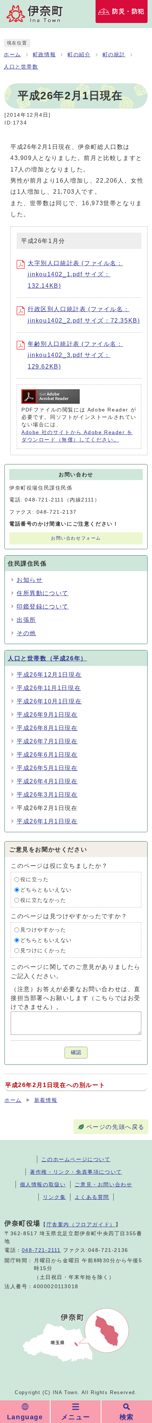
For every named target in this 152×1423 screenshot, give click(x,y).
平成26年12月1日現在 (49, 674)
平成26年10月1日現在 (49, 701)
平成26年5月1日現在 (47, 768)
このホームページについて (75, 1159)
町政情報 (44, 54)
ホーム (12, 54)
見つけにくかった (43, 950)
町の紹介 (79, 54)
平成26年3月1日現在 (47, 795)
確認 (76, 1052)
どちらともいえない (46, 890)
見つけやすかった (43, 930)
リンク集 (54, 1197)
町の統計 (114, 54)
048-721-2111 (41, 1250)
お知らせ (29, 580)
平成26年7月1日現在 (47, 741)
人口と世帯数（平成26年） (47, 658)
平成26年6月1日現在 (47, 755)
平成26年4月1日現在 (47, 781)
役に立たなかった (43, 900)
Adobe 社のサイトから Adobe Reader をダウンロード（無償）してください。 (77, 436)
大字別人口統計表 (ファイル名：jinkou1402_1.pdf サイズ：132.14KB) (75, 274)
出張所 (26, 620)
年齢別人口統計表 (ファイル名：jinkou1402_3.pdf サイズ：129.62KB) (75, 355)
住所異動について (43, 593)
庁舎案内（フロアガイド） (80, 1224)
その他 (26, 633)
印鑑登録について (43, 606)
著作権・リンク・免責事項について (76, 1172)
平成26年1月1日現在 (47, 821)
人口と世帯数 (21, 67)
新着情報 (45, 1100)
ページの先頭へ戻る (115, 1127)
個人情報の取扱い (43, 1184)
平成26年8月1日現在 (47, 728)
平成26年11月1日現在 (49, 688)
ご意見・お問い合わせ (103, 1184)
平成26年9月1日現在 (47, 715)
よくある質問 (92, 1197)
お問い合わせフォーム (76, 538)
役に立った (34, 879)
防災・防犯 (128, 11)
